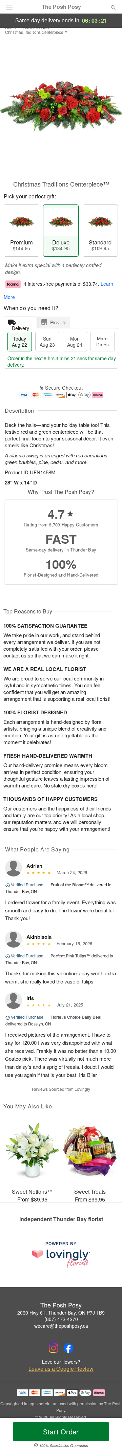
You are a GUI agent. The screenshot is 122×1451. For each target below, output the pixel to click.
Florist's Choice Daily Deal (75, 1017)
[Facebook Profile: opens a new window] (68, 1348)
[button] (107, 1435)
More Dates (102, 341)
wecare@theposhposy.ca (61, 1325)
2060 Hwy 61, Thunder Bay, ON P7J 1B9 (61, 1312)
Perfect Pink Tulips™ (70, 956)
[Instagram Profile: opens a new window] (53, 1348)
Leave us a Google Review (61, 1368)
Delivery (20, 326)
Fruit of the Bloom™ (69, 885)
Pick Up (58, 322)
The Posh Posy (61, 6)
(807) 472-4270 (61, 1319)
